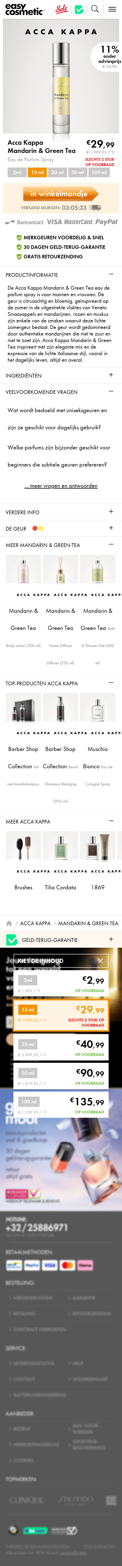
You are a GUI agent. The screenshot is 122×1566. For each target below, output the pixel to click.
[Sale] (61, 9)
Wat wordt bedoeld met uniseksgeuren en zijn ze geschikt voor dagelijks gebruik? (57, 419)
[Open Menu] (26, 9)
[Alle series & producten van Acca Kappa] (61, 31)
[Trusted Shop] (79, 9)
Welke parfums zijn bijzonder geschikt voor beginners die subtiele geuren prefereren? (59, 456)
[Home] (9, 923)
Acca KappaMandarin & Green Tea (42, 146)
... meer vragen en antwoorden (61, 485)
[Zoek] (95, 9)
